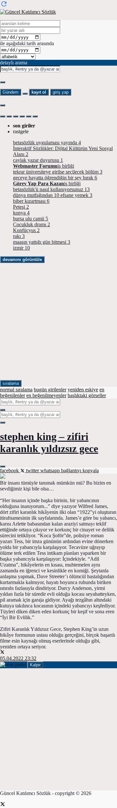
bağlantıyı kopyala (80, 470)
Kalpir (35, 664)
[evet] (2, 410)
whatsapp (50, 470)
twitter (32, 470)
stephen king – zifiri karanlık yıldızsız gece (49, 442)
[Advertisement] (58, 321)
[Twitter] (2, 805)
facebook (10, 470)
